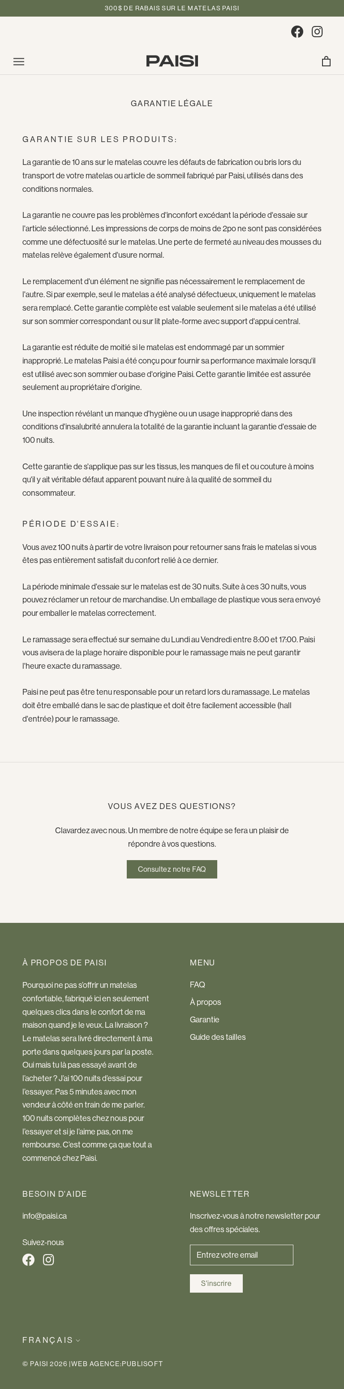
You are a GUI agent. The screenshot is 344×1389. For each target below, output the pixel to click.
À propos (205, 1002)
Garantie (204, 1019)
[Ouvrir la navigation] (18, 61)
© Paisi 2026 (45, 1363)
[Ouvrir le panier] (326, 61)
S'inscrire (216, 1283)
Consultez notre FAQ (172, 869)
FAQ (197, 984)
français (48, 1340)
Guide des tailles (218, 1037)
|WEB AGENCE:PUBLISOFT (116, 1363)
